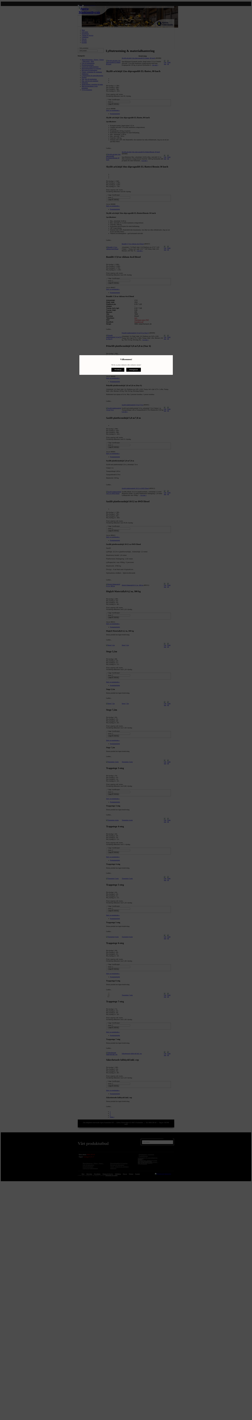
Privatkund (117, 370)
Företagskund (133, 370)
